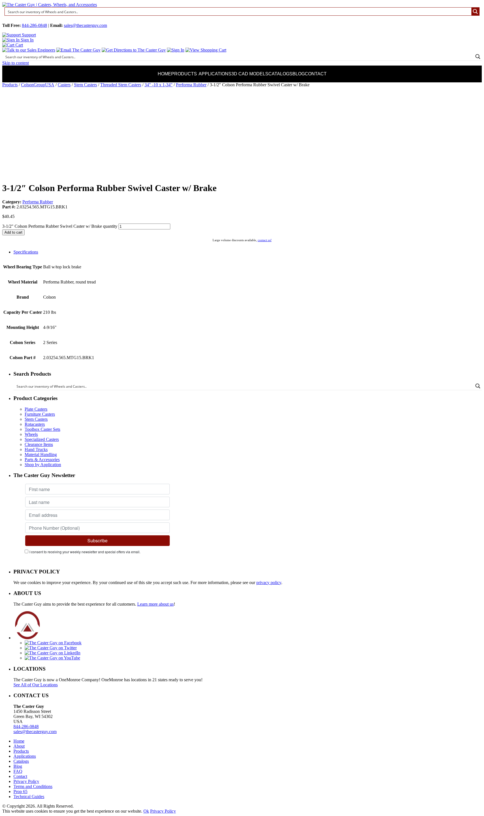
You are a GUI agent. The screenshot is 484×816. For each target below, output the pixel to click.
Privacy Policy (26, 781)
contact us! (265, 240)
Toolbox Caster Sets (42, 429)
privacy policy (268, 582)
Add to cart (13, 232)
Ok (146, 811)
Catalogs (280, 73)
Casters (64, 84)
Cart (18, 45)
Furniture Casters (40, 414)
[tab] (247, 252)
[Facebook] (53, 642)
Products (184, 73)
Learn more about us (155, 604)
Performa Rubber (191, 84)
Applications (215, 73)
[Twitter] (51, 647)
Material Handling (41, 454)
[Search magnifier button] (475, 11)
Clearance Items (39, 444)
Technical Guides (28, 796)
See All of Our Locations (35, 684)
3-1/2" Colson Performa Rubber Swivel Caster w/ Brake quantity (59, 226)
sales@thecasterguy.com (85, 25)
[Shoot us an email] (78, 50)
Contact (316, 73)
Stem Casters (85, 84)
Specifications (25, 252)
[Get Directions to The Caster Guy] (134, 50)
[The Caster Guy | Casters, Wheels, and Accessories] (49, 4)
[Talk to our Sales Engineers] (28, 50)
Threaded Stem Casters (120, 84)
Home (164, 73)
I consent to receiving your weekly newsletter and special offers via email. (84, 551)
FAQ (17, 771)
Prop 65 (20, 791)
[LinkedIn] (52, 652)
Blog (298, 73)
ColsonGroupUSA (37, 84)
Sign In (27, 40)
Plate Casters (36, 409)
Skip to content (15, 63)
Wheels (31, 434)
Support (28, 34)
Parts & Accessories (42, 459)
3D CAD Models (249, 73)
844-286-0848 (34, 25)
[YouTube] (52, 657)
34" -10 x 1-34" (159, 84)
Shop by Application (43, 464)
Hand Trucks (36, 449)
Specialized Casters (42, 439)
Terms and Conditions (32, 786)
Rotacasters (35, 424)
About (19, 746)
